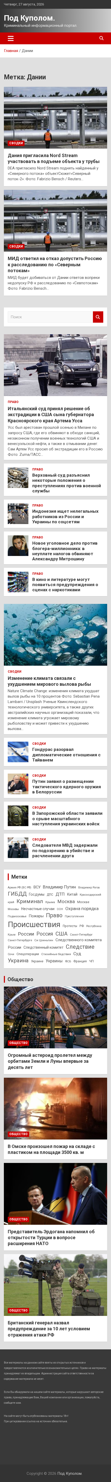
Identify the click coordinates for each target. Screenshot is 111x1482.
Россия (44, 934)
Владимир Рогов (89, 887)
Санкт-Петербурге (20, 940)
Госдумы (36, 894)
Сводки (16, 143)
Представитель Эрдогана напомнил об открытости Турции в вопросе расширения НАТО (51, 1237)
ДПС (50, 894)
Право (13, 402)
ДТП (60, 894)
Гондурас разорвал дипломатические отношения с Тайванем (66, 755)
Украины (54, 960)
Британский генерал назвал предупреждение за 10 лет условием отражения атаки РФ (49, 1329)
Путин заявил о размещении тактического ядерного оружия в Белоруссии (66, 786)
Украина (18, 960)
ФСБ (68, 961)
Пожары (36, 916)
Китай (72, 894)
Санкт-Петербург (81, 934)
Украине (37, 961)
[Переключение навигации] (11, 38)
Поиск (98, 317)
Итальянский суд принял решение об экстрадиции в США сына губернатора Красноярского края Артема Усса (51, 414)
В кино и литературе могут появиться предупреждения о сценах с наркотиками (65, 585)
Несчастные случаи (37, 909)
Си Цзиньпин (43, 940)
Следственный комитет (43, 947)
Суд (77, 953)
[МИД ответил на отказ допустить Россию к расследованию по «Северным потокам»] (55, 221)
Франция (80, 961)
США (62, 933)
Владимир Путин (59, 886)
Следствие (80, 947)
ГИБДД (17, 894)
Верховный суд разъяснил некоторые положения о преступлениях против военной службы (66, 483)
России (26, 934)
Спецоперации (28, 954)
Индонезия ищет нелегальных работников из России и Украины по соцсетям (65, 516)
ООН (60, 909)
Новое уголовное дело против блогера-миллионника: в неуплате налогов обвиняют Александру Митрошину (65, 551)
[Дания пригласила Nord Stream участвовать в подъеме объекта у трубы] (55, 118)
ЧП (91, 961)
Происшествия (34, 924)
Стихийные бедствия (56, 954)
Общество (20, 979)
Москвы (13, 909)
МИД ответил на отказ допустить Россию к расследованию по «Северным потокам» (55, 264)
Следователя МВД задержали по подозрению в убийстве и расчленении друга (65, 850)
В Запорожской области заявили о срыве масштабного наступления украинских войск (67, 818)
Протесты (70, 926)
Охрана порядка (82, 908)
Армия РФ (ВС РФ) (19, 887)
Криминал (30, 901)
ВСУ (37, 887)
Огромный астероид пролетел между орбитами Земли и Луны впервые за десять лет (50, 1061)
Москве (83, 902)
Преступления (74, 916)
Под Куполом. (29, 17)
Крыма (50, 902)
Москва (66, 901)
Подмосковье (17, 916)
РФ (82, 926)
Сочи (11, 954)
